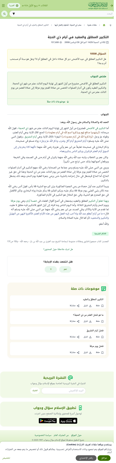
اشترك (35, 390)
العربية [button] (11, 5)
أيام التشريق (30, 137)
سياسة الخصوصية (43, 435)
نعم (65, 269)
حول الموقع (76, 435)
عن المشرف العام (61, 435)
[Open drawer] (3, 5)
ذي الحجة (23, 128)
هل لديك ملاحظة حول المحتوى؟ (58, 249)
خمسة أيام (32, 201)
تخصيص (6, 458)
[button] (99, 306)
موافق (104, 458)
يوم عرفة (15, 201)
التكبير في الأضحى (96, 128)
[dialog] (57, 452)
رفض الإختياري (86, 458)
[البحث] (4, 14)
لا (51, 269)
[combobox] (64, 13)
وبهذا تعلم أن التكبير (99, 201)
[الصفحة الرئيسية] (104, 25)
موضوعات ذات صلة (56, 102)
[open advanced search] (14, 14)
